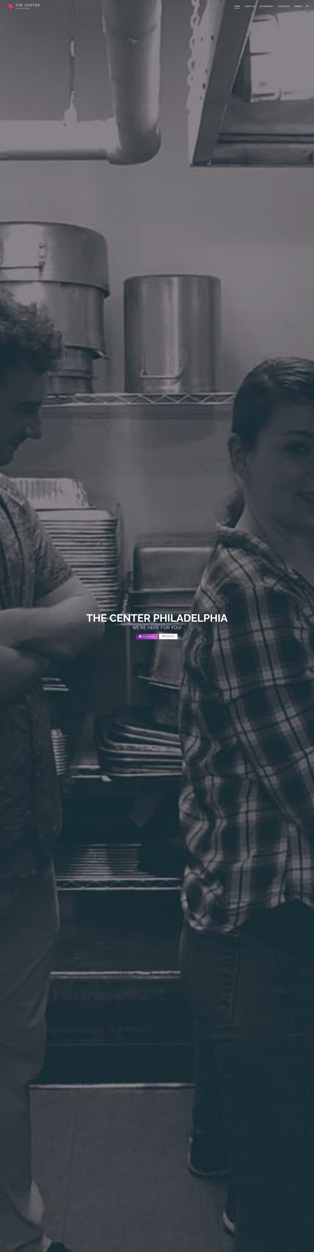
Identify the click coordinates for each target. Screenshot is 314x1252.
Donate (169, 636)
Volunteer (148, 636)
